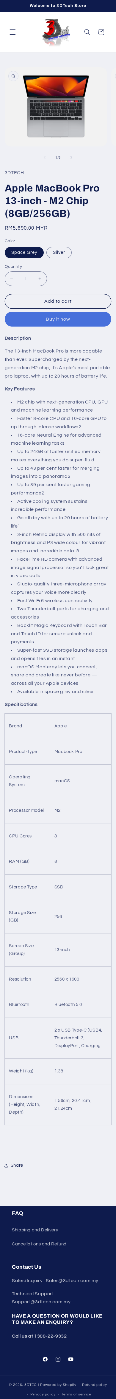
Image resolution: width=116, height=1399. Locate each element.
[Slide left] (44, 157)
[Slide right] (71, 157)
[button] (12, 32)
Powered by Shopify (58, 1384)
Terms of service (76, 1394)
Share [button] (17, 1165)
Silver (59, 252)
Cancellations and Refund (39, 1244)
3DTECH (32, 1384)
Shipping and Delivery (35, 1230)
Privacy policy (42, 1394)
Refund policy (94, 1384)
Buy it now (58, 319)
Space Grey (24, 252)
